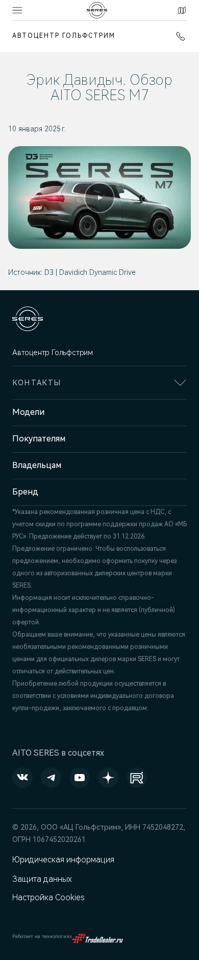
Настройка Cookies (48, 897)
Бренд (25, 492)
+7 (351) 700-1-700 (178, 36)
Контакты (180, 10)
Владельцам (36, 465)
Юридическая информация (63, 859)
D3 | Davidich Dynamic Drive (89, 272)
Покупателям (38, 438)
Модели (28, 412)
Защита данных (42, 879)
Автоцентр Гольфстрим (63, 35)
